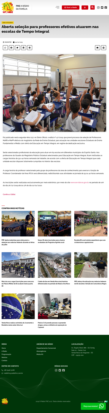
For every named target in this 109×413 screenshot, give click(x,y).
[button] (92, 7)
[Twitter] (102, 7)
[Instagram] (98, 7)
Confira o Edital (9, 194)
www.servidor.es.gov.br (80, 182)
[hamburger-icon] (57, 7)
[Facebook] (105, 7)
